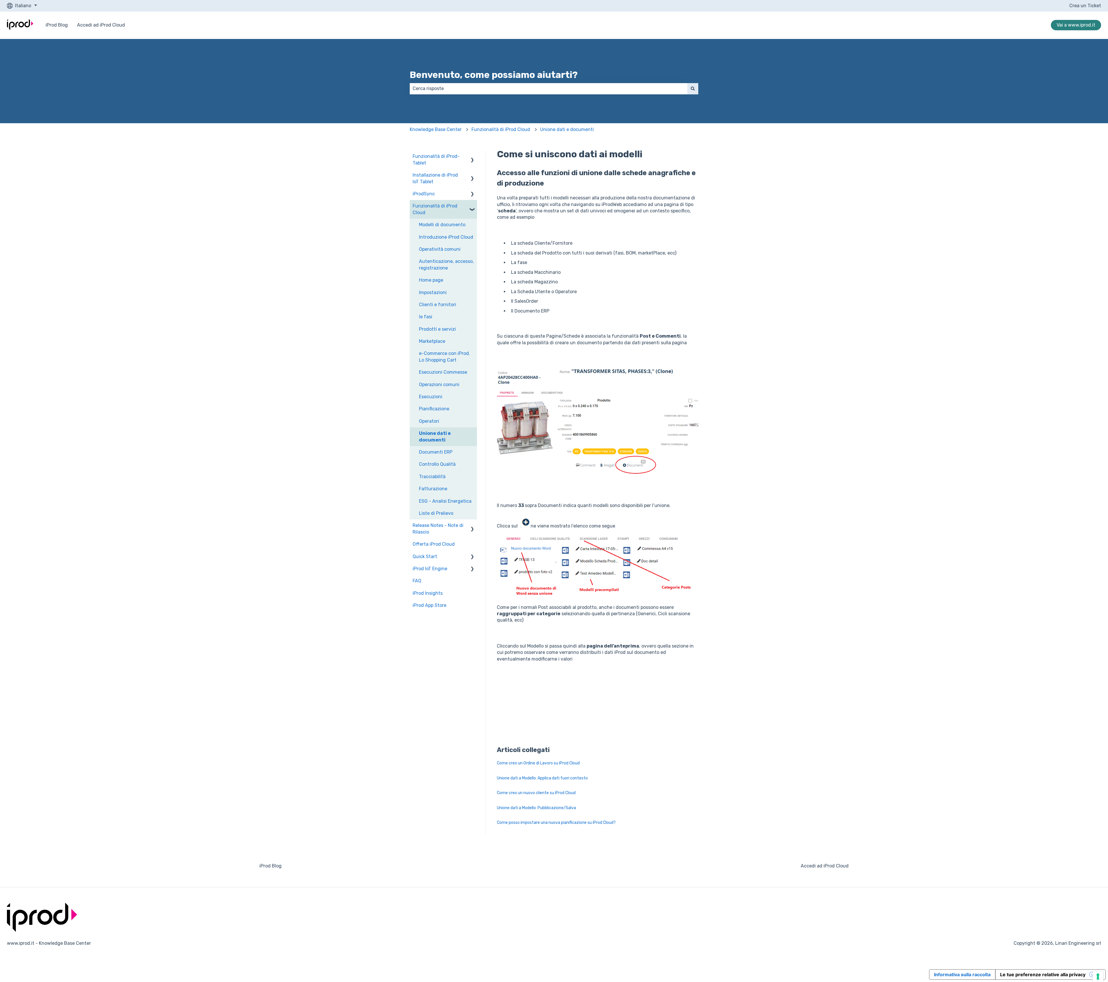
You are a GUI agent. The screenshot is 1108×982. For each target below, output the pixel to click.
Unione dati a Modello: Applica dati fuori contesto (542, 778)
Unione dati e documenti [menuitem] (435, 436)
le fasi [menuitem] (425, 316)
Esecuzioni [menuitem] (430, 396)
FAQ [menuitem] (417, 580)
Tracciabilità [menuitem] (432, 476)
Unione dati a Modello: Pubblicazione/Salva (536, 807)
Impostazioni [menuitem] (433, 292)
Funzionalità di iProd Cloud (500, 129)
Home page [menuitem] (431, 280)
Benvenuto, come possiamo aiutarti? (494, 74)
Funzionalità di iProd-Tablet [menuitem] (436, 159)
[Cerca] (692, 88)
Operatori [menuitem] (429, 421)
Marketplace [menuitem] (432, 341)
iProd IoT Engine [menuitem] (430, 568)
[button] (472, 157)
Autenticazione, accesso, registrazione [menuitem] (446, 264)
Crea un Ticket (1085, 5)
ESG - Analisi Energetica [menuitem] (445, 501)
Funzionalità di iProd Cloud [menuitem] (435, 209)
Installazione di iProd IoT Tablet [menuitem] (435, 178)
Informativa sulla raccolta (962, 974)
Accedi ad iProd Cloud (101, 25)
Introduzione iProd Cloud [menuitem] (446, 237)
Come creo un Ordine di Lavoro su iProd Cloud (538, 763)
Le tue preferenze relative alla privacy (1042, 974)
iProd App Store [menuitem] (429, 605)
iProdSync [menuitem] (424, 194)
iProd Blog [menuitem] (270, 866)
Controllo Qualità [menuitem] (437, 464)
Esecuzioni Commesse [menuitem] (443, 372)
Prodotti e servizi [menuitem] (437, 329)
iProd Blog (57, 25)
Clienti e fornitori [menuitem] (437, 304)
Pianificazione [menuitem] (434, 408)
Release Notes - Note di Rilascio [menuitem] (438, 528)
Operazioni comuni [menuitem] (439, 384)
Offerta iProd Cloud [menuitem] (434, 544)
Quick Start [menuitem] (425, 556)
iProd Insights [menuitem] (428, 593)
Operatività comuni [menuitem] (440, 249)
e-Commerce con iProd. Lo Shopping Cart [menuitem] (444, 356)
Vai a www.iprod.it (1076, 25)
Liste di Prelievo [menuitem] (436, 513)
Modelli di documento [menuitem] (442, 224)
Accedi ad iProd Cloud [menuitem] (825, 866)
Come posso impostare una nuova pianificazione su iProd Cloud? (556, 822)
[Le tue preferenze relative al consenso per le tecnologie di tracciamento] (1097, 976)
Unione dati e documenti (567, 129)
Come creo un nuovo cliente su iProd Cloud (536, 792)
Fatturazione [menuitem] (433, 488)
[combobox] (548, 88)
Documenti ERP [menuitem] (435, 452)
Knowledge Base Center (436, 129)
